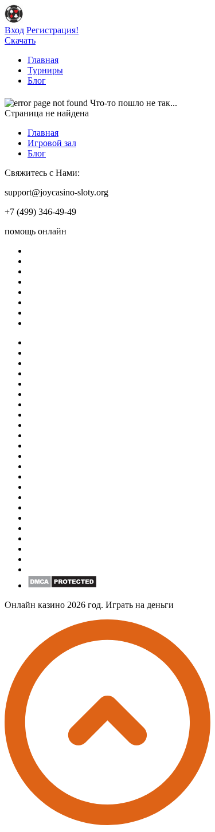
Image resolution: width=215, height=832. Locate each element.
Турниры (45, 70)
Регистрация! (52, 30)
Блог (37, 80)
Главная (43, 60)
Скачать (20, 40)
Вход (14, 30)
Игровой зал (52, 143)
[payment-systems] (62, 585)
